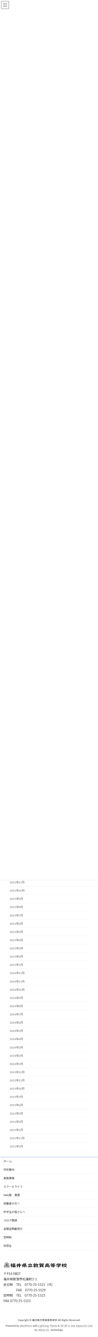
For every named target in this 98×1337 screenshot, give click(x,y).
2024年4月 (16, 1039)
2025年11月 (17, 882)
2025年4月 (16, 940)
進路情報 (8, 1178)
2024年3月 (16, 1047)
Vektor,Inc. (44, 1330)
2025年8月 (16, 907)
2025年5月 (16, 932)
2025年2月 (16, 956)
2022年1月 (16, 1130)
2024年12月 (17, 973)
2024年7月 (16, 1014)
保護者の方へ (11, 1203)
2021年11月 (17, 1138)
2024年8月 (16, 1006)
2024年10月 (17, 989)
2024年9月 (16, 998)
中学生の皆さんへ (14, 1212)
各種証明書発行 (13, 1229)
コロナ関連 (10, 1220)
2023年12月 (17, 1072)
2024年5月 (16, 1031)
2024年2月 (16, 1055)
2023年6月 (16, 1105)
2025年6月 (16, 923)
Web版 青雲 (11, 1195)
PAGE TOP (91, 1291)
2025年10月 (17, 890)
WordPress (26, 1326)
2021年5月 (16, 1146)
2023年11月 (17, 1080)
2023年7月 (16, 1097)
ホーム (8, 1161)
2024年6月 (16, 1022)
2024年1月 (16, 1064)
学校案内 (8, 1169)
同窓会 (7, 1245)
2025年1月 (16, 965)
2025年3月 (16, 948)
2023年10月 (17, 1088)
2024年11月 (17, 981)
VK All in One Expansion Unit (76, 1326)
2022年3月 (16, 1121)
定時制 (7, 1237)
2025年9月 (16, 899)
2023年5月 (16, 1113)
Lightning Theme (47, 1326)
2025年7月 (16, 915)
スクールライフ (13, 1186)
